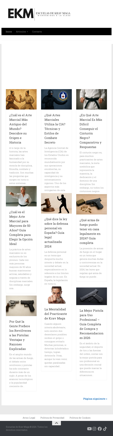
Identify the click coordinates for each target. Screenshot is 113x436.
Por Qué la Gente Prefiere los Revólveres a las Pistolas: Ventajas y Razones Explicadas (20, 335)
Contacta (37, 31)
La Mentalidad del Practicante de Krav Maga (55, 313)
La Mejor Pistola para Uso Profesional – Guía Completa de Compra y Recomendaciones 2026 (91, 324)
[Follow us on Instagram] (94, 429)
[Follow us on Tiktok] (105, 429)
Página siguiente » (95, 398)
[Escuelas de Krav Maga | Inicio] (38, 14)
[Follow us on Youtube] (89, 429)
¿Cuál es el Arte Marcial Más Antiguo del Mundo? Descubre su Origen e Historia (20, 128)
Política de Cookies (80, 417)
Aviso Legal (29, 417)
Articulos (21, 31)
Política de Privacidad (52, 417)
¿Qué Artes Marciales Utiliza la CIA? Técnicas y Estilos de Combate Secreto (54, 128)
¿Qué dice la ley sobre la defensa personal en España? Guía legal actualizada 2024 (56, 232)
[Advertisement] (59, 66)
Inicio (9, 31)
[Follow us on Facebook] (100, 429)
